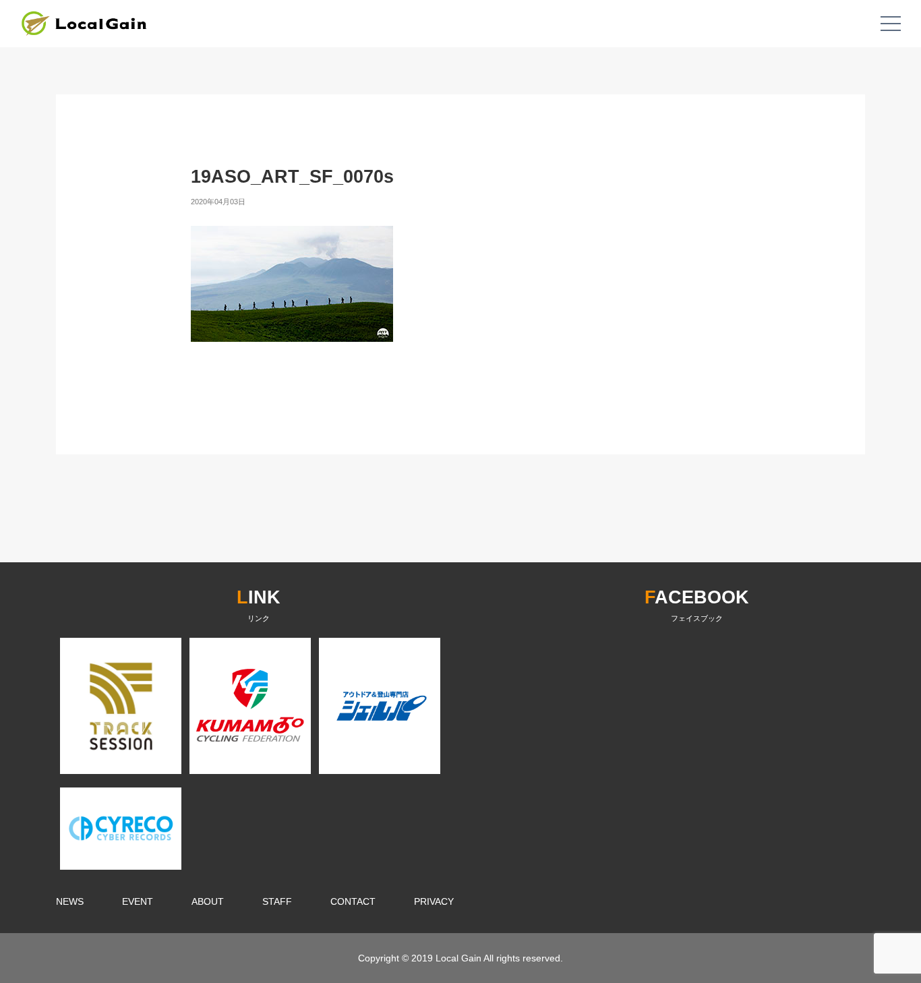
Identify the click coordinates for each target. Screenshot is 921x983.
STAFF (277, 901)
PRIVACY (434, 901)
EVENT (137, 901)
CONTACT (353, 901)
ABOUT (207, 901)
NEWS (70, 901)
